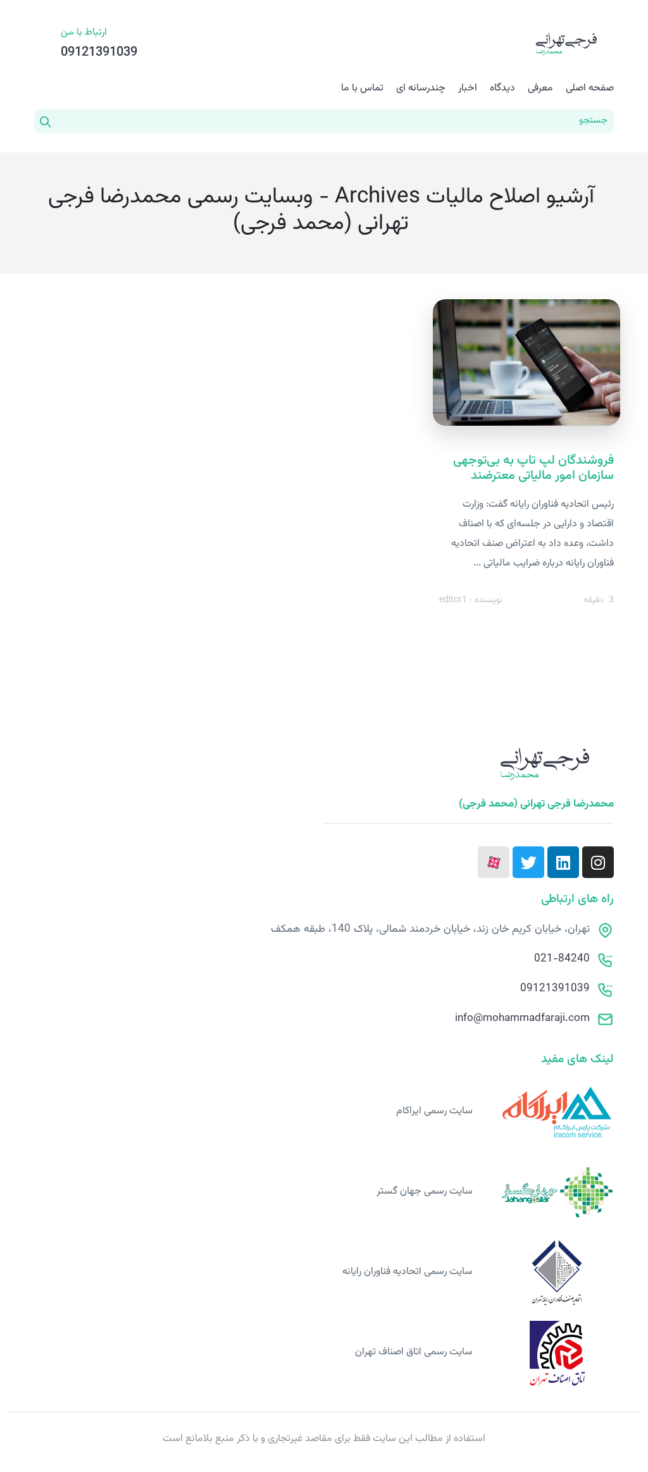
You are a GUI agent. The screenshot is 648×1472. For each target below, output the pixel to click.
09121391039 (555, 988)
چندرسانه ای (421, 88)
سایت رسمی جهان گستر (425, 1191)
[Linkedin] (563, 862)
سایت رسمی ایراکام (434, 1111)
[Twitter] (528, 862)
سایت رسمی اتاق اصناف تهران (414, 1352)
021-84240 (562, 959)
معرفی (540, 88)
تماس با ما (362, 88)
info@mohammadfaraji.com (522, 1018)
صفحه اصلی (590, 88)
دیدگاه (502, 88)
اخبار (467, 88)
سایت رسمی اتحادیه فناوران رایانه (407, 1272)
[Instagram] (598, 862)
